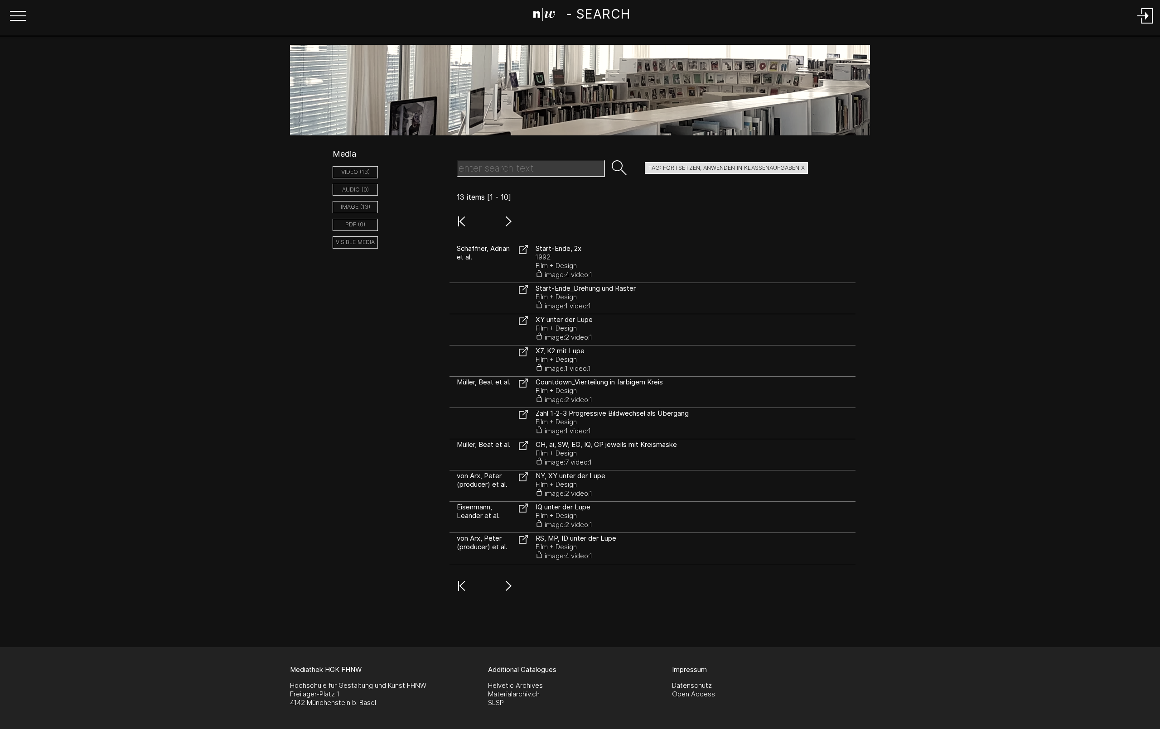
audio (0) (355, 189)
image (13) (355, 206)
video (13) (355, 171)
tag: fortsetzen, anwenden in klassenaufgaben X (726, 167)
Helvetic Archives (515, 685)
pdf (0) (355, 224)
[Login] (1145, 24)
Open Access (693, 694)
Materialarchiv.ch (514, 694)
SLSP (496, 702)
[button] (18, 17)
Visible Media (355, 242)
